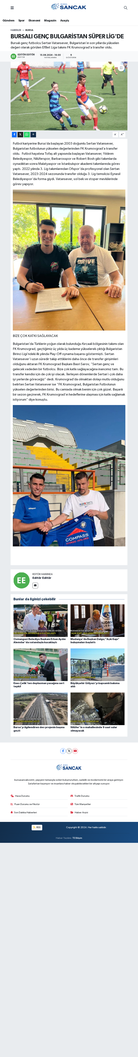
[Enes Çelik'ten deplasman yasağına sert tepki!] (40, 664)
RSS (38, 827)
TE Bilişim (77, 838)
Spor (21, 20)
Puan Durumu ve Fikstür (27, 804)
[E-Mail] (35, 585)
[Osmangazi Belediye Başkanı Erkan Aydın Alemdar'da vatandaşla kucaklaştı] (40, 620)
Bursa (29, 30)
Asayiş (64, 20)
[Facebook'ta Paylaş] (14, 134)
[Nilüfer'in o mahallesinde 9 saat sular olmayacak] (98, 708)
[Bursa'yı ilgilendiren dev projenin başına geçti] (40, 708)
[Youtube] (75, 751)
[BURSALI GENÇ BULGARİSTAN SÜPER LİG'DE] (69, 96)
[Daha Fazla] (33, 134)
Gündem (8, 20)
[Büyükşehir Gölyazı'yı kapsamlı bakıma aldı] (98, 664)
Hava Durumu (22, 796)
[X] (69, 751)
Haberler (16, 30)
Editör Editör (41, 578)
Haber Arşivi (81, 812)
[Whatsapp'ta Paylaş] (27, 134)
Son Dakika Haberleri (25, 812)
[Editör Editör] (21, 580)
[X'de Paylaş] (20, 134)
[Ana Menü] (12, 8)
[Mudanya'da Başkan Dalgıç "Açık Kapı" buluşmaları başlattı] (98, 620)
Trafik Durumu (81, 796)
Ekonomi (34, 20)
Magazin (50, 20)
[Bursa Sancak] (69, 8)
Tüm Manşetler (82, 804)
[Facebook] (63, 751)
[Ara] (125, 8)
